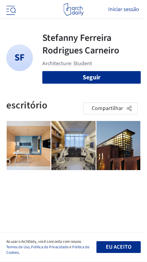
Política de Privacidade (50, 247)
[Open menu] (10, 9)
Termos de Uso (17, 247)
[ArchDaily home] (73, 9)
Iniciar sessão (123, 9)
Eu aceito (118, 247)
